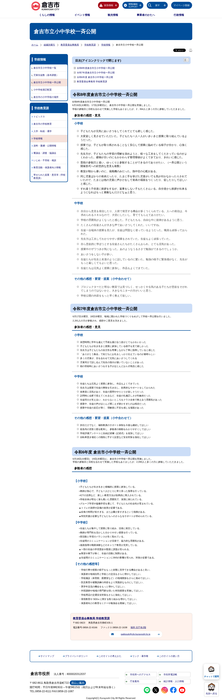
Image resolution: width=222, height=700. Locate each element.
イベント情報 (82, 15)
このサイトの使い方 (169, 656)
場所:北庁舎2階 (138, 627)
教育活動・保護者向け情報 (47, 167)
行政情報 (179, 15)
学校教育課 (90, 44)
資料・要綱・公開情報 (44, 145)
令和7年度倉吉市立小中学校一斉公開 (96, 72)
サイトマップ (47, 656)
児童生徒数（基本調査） (46, 75)
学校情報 (105, 44)
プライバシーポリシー (76, 656)
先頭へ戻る (211, 693)
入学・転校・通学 (42, 131)
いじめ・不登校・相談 (44, 160)
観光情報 (113, 15)
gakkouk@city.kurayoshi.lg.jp (135, 634)
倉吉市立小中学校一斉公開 (47, 82)
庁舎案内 (134, 681)
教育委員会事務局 (70, 44)
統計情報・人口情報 (173, 681)
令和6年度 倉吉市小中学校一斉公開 (95, 77)
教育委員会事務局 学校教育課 (92, 81)
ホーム (34, 44)
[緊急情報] (108, 6)
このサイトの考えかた (110, 656)
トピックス (39, 116)
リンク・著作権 (140, 656)
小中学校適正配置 (42, 89)
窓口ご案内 (77, 682)
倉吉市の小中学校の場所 (46, 97)
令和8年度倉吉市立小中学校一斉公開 (96, 68)
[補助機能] (133, 6)
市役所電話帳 (170, 674)
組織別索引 (49, 44)
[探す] (157, 6)
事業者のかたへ (146, 15)
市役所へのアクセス (140, 674)
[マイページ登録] (181, 6)
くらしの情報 (47, 15)
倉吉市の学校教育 (42, 124)
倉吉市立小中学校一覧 (44, 68)
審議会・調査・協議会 (44, 153)
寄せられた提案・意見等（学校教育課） (49, 176)
